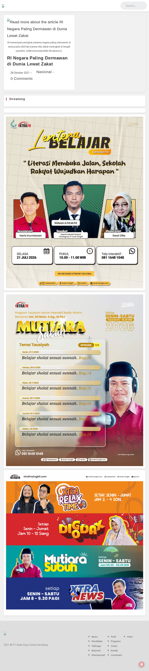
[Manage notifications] (141, 664)
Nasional (44, 72)
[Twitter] (112, 5)
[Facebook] (101, 5)
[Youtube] (117, 5)
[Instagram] (106, 5)
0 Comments (22, 78)
